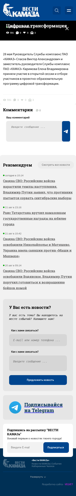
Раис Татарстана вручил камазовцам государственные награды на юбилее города (34, 218)
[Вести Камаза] (21, 10)
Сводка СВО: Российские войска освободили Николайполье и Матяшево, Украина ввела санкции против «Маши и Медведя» (37, 247)
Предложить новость (40, 380)
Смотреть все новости (56, 165)
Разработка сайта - (57, 484)
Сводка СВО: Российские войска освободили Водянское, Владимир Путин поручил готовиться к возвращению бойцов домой (37, 279)
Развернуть (36, 477)
